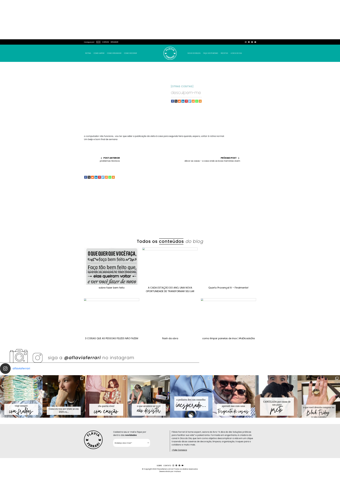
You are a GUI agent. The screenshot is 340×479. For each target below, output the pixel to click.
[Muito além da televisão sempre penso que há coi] (319, 396)
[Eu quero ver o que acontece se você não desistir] (149, 396)
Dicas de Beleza (194, 53)
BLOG (98, 42)
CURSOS (105, 42)
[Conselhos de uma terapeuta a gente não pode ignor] (233, 396)
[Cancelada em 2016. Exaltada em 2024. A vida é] (276, 396)
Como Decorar (130, 53)
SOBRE (159, 465)
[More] (200, 101)
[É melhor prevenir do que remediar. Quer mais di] (21, 396)
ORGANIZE (114, 42)
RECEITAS (224, 53)
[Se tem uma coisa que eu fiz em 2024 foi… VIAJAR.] (63, 396)
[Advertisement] (170, 19)
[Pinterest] (186, 101)
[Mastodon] (189, 101)
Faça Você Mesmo (210, 53)
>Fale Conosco (179, 450)
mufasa (177, 471)
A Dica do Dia (236, 53)
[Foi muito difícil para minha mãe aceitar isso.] (106, 396)
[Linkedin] (182, 101)
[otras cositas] (182, 86)
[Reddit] (179, 101)
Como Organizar (114, 53)
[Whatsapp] (196, 101)
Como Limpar (99, 53)
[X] (176, 101)
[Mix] (193, 101)
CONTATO (167, 465)
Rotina (88, 53)
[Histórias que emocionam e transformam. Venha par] (191, 396)
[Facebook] (172, 101)
